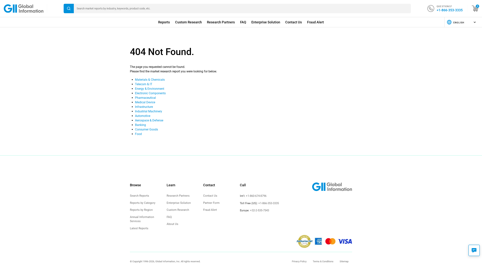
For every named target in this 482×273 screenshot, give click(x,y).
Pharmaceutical (145, 98)
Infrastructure (144, 107)
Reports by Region (141, 210)
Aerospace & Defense (149, 120)
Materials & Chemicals (150, 79)
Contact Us (293, 22)
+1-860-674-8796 (256, 196)
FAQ (243, 22)
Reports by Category (142, 203)
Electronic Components (150, 93)
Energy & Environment (149, 88)
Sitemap (344, 261)
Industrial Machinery (148, 111)
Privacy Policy (299, 261)
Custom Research (188, 22)
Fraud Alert (315, 22)
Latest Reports (139, 228)
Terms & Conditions (323, 261)
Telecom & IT (143, 84)
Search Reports (139, 195)
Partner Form (211, 203)
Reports (164, 22)
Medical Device (145, 102)
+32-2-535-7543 (259, 210)
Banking (140, 125)
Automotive (142, 116)
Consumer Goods (146, 129)
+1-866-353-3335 (450, 10)
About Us (172, 224)
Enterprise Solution (265, 22)
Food (138, 134)
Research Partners (221, 22)
